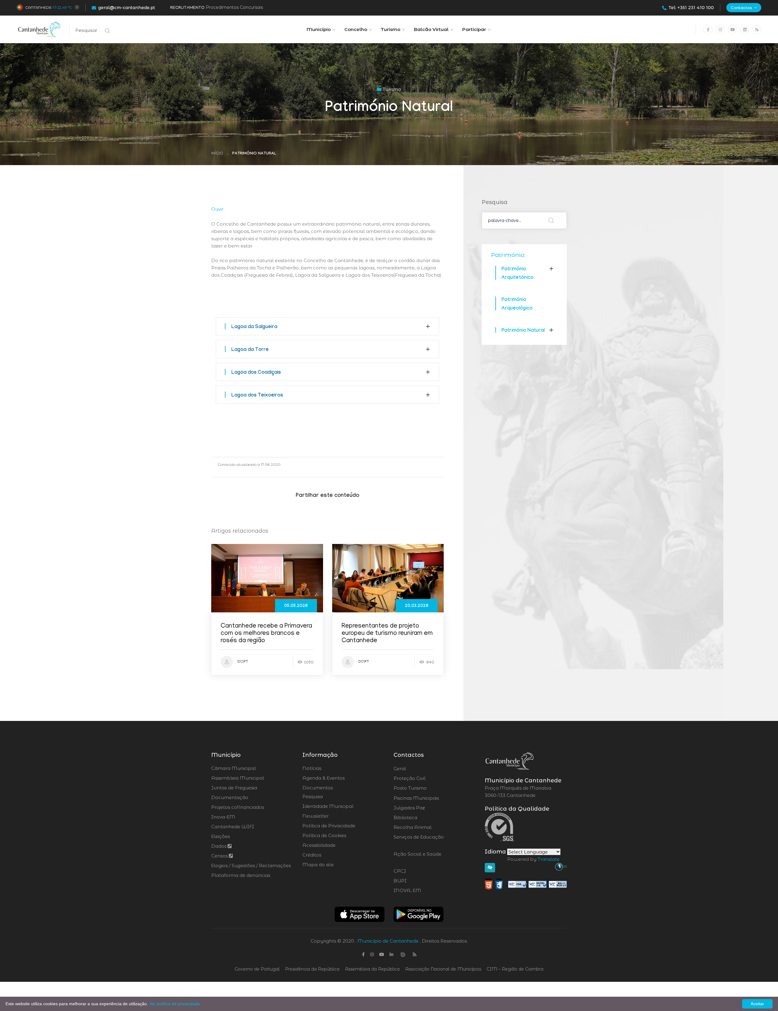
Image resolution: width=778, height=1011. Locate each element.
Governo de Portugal (257, 969)
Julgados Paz (426, 808)
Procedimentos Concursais (234, 7)
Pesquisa (312, 796)
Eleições (220, 836)
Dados (219, 846)
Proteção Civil (426, 778)
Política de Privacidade (328, 826)
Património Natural (523, 331)
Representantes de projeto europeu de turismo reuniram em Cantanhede (387, 634)
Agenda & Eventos (323, 778)
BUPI (417, 881)
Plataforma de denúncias (240, 875)
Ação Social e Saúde (417, 857)
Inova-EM (223, 817)
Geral (416, 769)
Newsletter (315, 816)
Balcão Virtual (431, 29)
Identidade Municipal (327, 806)
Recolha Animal (429, 827)
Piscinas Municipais (433, 798)
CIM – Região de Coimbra (515, 969)
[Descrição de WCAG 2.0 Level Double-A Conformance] (526, 884)
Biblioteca (422, 818)
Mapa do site (318, 864)
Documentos (317, 788)
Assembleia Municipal (237, 778)
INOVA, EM (424, 891)
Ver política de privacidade (174, 1003)
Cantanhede (38, 7)
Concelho (355, 29)
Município (319, 29)
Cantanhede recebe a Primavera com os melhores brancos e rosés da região (266, 634)
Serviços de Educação (419, 840)
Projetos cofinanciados (237, 807)
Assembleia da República (372, 969)
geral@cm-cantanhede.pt (126, 7)
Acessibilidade (319, 845)
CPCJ (416, 871)
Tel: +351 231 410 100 (691, 7)
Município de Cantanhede (387, 941)
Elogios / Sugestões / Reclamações (251, 865)
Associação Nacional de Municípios (443, 969)
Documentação (229, 797)
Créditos (311, 855)
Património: (508, 254)
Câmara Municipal (233, 768)
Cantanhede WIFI (232, 826)
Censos (220, 856)
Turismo (390, 29)
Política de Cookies (324, 835)
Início (217, 153)
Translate (548, 859)
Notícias (311, 768)
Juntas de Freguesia (234, 788)
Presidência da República (312, 969)
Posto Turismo (426, 788)
